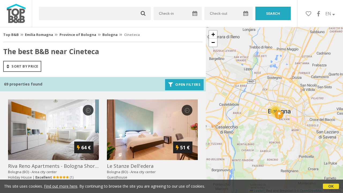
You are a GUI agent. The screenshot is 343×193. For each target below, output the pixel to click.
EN (328, 14)
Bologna (110, 34)
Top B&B (11, 34)
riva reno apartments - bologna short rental (60, 166)
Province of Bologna (77, 34)
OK (331, 186)
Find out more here (60, 186)
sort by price (24, 66)
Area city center (44, 171)
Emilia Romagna (39, 34)
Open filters (187, 84)
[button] (279, 114)
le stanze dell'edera (130, 166)
